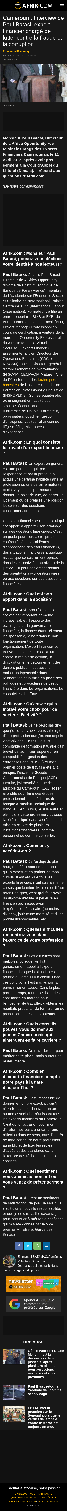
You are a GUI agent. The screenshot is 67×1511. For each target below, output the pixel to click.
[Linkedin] (46, 1246)
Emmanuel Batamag (16, 51)
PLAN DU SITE (44, 1493)
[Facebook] (19, 1246)
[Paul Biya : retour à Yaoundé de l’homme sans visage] (14, 1392)
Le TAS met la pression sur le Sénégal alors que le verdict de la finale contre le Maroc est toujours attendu (44, 1417)
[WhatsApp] (37, 1246)
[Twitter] (28, 1246)
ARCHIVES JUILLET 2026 (22, 1501)
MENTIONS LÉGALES (45, 1497)
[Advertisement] (33, 121)
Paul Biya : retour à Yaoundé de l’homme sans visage (44, 1390)
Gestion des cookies (48, 1501)
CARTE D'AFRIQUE (25, 1493)
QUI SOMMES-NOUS (21, 1497)
